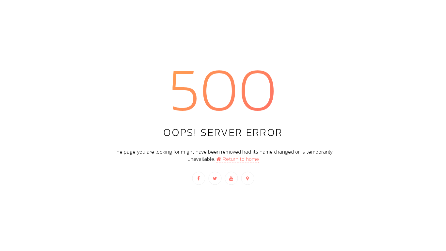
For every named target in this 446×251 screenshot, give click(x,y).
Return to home (240, 159)
